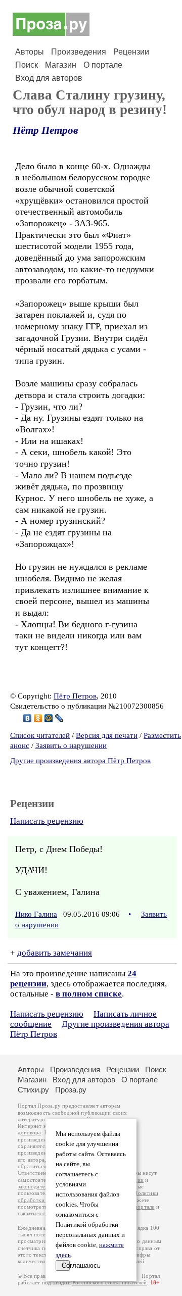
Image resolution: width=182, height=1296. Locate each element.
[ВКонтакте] (27, 718)
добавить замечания (54, 953)
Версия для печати (107, 735)
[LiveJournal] (59, 718)
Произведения (78, 51)
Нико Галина (36, 914)
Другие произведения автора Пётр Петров (80, 761)
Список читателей (40, 735)
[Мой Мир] (48, 718)
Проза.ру (70, 1089)
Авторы (29, 51)
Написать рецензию (46, 821)
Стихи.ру (33, 1089)
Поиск (26, 65)
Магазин (60, 65)
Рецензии (131, 51)
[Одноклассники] (38, 718)
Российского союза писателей (109, 1282)
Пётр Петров (45, 130)
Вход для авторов (48, 78)
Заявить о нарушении (71, 745)
